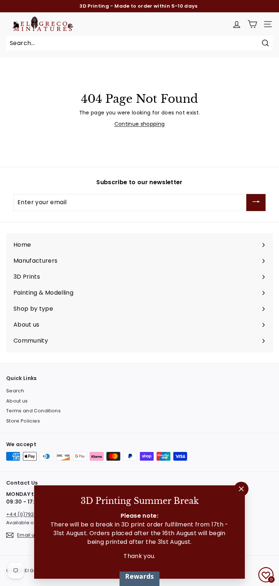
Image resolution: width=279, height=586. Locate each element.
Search (15, 390)
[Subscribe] (256, 202)
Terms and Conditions (33, 410)
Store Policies (23, 420)
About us (17, 400)
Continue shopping (139, 124)
